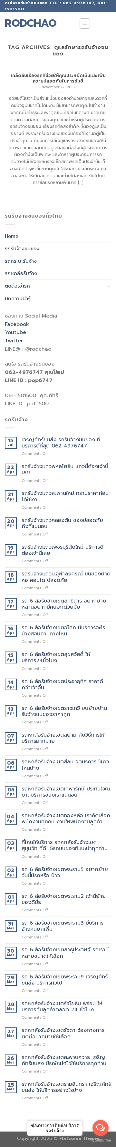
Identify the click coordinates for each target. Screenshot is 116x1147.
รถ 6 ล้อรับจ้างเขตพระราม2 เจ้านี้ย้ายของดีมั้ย (64, 899)
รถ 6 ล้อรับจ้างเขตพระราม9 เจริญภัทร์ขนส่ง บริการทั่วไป (65, 980)
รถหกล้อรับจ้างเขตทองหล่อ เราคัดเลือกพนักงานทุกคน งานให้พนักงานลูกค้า (66, 819)
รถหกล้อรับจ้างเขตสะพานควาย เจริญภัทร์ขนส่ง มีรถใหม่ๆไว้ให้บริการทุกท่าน (64, 1060)
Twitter (14, 341)
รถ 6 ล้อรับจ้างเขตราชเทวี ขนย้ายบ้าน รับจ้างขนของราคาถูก (64, 711)
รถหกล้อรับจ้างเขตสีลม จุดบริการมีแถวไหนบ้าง (65, 765)
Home (11, 236)
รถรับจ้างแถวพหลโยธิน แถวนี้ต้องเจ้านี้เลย (65, 470)
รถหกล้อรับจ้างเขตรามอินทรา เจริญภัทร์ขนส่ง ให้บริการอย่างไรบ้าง (66, 1087)
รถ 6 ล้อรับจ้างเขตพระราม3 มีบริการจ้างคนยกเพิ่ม (62, 926)
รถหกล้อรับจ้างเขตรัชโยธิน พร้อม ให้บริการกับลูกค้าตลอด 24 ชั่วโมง (62, 1007)
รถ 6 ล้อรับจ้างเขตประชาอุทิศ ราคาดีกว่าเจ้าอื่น (62, 685)
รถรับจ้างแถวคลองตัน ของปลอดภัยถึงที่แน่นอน (62, 523)
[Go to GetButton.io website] (100, 1140)
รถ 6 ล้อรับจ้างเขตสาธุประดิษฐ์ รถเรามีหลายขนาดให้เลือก (65, 953)
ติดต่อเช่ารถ (17, 285)
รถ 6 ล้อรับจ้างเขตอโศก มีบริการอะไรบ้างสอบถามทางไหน (63, 631)
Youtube (15, 332)
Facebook (17, 324)
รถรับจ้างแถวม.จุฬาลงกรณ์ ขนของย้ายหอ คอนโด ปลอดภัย (66, 577)
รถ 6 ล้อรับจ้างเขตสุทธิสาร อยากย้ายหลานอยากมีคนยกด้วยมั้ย (64, 604)
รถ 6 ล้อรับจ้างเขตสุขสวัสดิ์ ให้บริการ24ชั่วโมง (56, 658)
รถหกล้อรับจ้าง (21, 273)
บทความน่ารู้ (18, 298)
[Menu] (85, 23)
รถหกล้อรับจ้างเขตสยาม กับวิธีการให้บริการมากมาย (63, 738)
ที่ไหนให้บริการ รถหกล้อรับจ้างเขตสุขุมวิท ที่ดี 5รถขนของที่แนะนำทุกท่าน (65, 845)
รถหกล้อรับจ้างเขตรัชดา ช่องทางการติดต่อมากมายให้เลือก (63, 1033)
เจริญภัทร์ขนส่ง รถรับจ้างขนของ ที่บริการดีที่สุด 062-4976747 (61, 443)
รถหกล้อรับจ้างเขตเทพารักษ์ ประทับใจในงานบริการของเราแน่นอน (66, 792)
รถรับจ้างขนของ (22, 248)
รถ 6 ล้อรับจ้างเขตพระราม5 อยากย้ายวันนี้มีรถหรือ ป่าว (65, 873)
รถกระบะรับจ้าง (21, 261)
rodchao (31, 23)
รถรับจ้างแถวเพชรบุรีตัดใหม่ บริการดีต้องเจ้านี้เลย (62, 550)
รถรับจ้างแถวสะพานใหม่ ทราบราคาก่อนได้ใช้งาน (65, 496)
